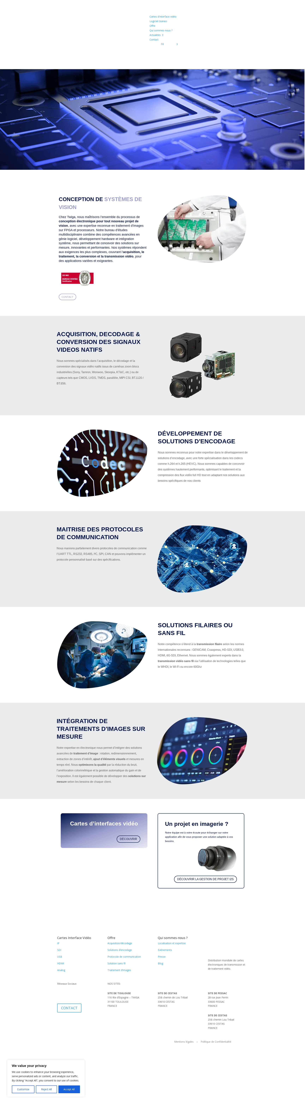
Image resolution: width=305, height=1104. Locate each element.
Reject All (46, 1089)
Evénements (165, 950)
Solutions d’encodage (119, 950)
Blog (160, 963)
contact (67, 297)
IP (58, 943)
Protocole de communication (124, 956)
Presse (162, 956)
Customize (23, 1089)
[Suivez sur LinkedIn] (60, 994)
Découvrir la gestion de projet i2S (205, 879)
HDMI (60, 963)
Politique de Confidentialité (216, 1041)
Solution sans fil (116, 963)
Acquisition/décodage (119, 943)
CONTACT (69, 1008)
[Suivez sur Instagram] (74, 994)
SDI (59, 950)
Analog (61, 970)
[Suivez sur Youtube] (67, 994)
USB (59, 956)
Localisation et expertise (172, 943)
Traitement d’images (119, 970)
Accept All (69, 1089)
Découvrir (128, 839)
